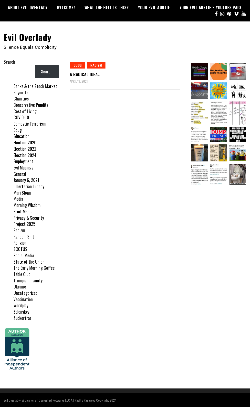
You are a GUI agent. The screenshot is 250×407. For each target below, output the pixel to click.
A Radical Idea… (85, 74)
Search (9, 62)
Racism (96, 65)
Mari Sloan (22, 192)
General (19, 174)
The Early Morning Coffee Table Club (34, 271)
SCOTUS (20, 249)
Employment (23, 161)
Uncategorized (25, 293)
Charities (21, 98)
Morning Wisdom (27, 205)
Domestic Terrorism (29, 123)
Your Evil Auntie (154, 7)
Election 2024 (24, 155)
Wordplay (20, 305)
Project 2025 (24, 224)
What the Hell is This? (106, 7)
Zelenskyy (21, 311)
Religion (20, 242)
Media (18, 199)
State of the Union (28, 261)
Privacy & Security (28, 218)
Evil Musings (23, 167)
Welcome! (66, 7)
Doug (77, 65)
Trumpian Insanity (27, 280)
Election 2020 (24, 142)
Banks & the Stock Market (35, 86)
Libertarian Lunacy (28, 186)
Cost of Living (25, 111)
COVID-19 (21, 117)
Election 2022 (24, 149)
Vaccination (23, 299)
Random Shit (23, 236)
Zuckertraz (22, 318)
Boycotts (20, 92)
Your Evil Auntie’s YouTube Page (210, 7)
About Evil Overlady (28, 7)
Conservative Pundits (30, 105)
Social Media (23, 255)
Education (21, 136)
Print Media (22, 211)
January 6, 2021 (26, 180)
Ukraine (19, 286)
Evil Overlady (28, 36)
